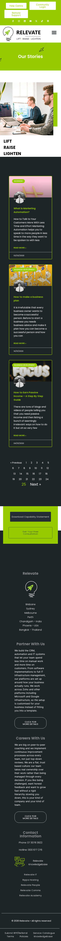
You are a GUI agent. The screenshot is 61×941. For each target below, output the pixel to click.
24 (47, 479)
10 (36, 468)
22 (33, 479)
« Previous (16, 462)
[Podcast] (48, 21)
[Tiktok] (42, 21)
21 (27, 479)
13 (14, 473)
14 (21, 473)
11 (41, 468)
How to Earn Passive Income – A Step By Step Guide (28, 396)
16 (34, 473)
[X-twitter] (36, 21)
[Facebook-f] (13, 21)
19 (14, 479)
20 (20, 479)
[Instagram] (19, 21)
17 (40, 473)
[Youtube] (30, 21)
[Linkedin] (25, 21)
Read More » (20, 247)
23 (40, 479)
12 (48, 468)
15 (27, 473)
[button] (54, 32)
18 (46, 473)
